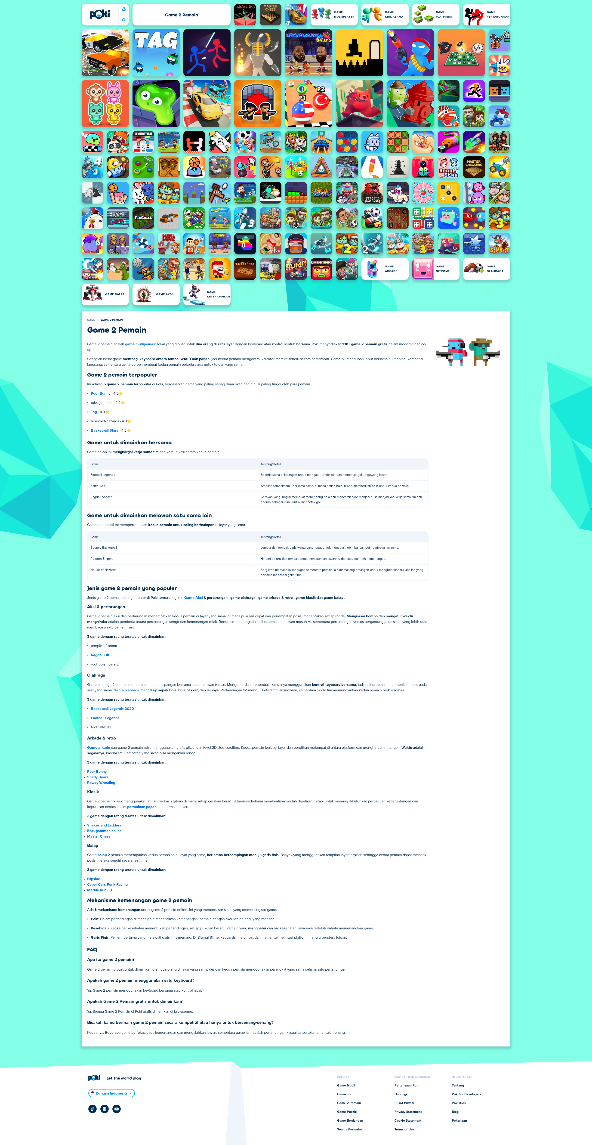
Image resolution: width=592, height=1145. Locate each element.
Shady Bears (97, 777)
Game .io (344, 1094)
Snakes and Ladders (104, 825)
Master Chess (98, 836)
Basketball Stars (104, 430)
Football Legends (105, 718)
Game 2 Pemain (112, 320)
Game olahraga (126, 690)
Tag (94, 412)
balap (102, 855)
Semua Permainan (350, 1129)
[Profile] (124, 9)
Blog (455, 1112)
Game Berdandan (350, 1120)
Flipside (93, 879)
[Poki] (100, 14)
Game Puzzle (347, 1112)
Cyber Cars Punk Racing (107, 884)
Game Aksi (193, 598)
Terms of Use (404, 1129)
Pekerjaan (459, 1120)
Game (91, 320)
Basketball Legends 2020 (112, 709)
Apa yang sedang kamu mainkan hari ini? (124, 20)
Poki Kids (459, 1103)
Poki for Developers (466, 1094)
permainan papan (142, 807)
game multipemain (140, 344)
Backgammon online (104, 831)
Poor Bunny (100, 393)
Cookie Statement (408, 1120)
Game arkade (98, 747)
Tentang (458, 1085)
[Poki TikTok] (92, 1109)
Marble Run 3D (99, 890)
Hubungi (401, 1094)
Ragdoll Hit (100, 655)
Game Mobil (346, 1085)
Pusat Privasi (404, 1103)
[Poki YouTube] (116, 1109)
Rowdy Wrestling (101, 783)
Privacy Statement (408, 1112)
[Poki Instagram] (104, 1109)
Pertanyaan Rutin (407, 1085)
